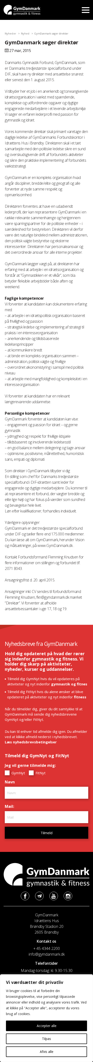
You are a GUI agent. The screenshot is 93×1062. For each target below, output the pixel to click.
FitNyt (40, 772)
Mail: (10, 806)
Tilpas (46, 1038)
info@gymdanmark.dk (47, 954)
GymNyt (17, 772)
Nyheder (10, 33)
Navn (11, 782)
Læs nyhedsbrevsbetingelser (31, 742)
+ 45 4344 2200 (46, 948)
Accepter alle (47, 1025)
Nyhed (25, 33)
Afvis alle (46, 1051)
